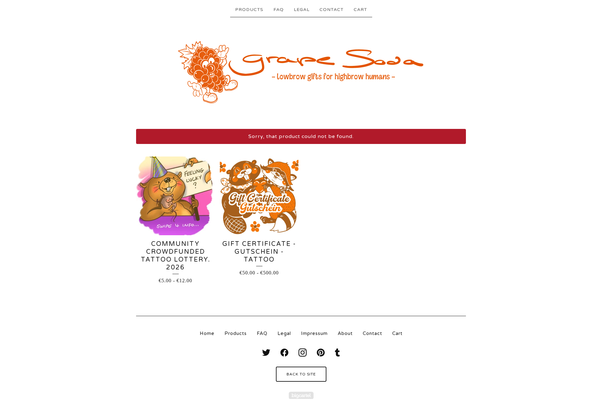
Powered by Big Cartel (301, 395)
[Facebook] (284, 352)
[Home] (301, 72)
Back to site (301, 374)
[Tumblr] (337, 352)
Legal (301, 9)
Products (249, 9)
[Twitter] (266, 352)
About (345, 333)
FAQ (278, 9)
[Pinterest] (321, 352)
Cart (360, 9)
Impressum (314, 333)
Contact (331, 9)
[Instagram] (302, 352)
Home (207, 333)
